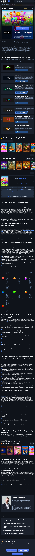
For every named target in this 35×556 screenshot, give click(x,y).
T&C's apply (30, 67)
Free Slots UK (8, 4)
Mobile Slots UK (24, 183)
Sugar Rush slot (8, 360)
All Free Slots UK (30, 158)
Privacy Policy (13, 547)
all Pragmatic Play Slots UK (7, 140)
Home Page (3, 4)
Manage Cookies (23, 550)
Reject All (11, 550)
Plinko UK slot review (11, 321)
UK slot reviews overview (9, 207)
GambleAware (19, 481)
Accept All (17, 553)
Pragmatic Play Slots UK (23, 178)
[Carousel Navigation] (32, 155)
